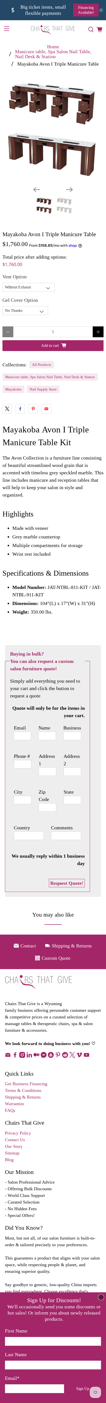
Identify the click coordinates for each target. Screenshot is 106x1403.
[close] (101, 1297)
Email (12, 1378)
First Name (16, 1330)
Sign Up (82, 1388)
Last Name (16, 1354)
